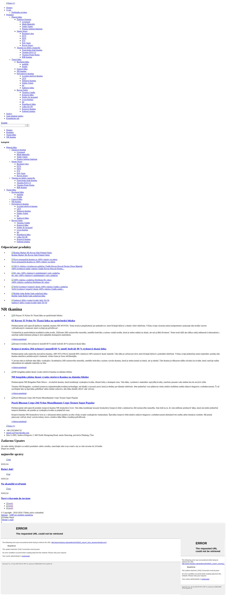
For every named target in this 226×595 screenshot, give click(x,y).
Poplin (24, 66)
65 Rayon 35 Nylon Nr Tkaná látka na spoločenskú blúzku (43, 320)
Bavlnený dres (28, 33)
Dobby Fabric (27, 83)
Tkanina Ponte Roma (30, 55)
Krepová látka (28, 95)
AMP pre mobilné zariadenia (21, 515)
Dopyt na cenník (8, 448)
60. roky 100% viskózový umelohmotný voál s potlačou (35, 275)
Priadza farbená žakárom (32, 29)
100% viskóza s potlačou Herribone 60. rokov (30, 282)
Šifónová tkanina (29, 81)
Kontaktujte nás (12, 118)
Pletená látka (17, 17)
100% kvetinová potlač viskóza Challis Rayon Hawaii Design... (38, 269)
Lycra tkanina (27, 99)
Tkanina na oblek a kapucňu (28, 48)
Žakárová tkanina (24, 19)
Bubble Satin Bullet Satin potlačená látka (28, 296)
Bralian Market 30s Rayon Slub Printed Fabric (31, 255)
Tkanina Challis (28, 92)
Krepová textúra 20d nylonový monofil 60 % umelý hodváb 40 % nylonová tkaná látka (59, 348)
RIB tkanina (27, 57)
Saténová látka (28, 88)
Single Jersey (22, 31)
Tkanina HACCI (29, 52)
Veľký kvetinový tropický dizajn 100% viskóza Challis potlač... (38, 289)
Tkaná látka (16, 59)
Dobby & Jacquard (30, 97)
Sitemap (4, 515)
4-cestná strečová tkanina (32, 76)
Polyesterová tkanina (25, 74)
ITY (24, 41)
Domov (9, 8)
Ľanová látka (22, 69)
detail (24, 339)
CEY (24, 78)
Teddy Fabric (27, 26)
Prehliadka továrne (19, 12)
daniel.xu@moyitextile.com (17, 433)
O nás (8, 10)
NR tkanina (21, 71)
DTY (24, 36)
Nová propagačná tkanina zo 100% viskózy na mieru (33, 262)
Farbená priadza (28, 111)
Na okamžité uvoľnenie (13, 483)
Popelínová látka (29, 104)
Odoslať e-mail (7, 520)
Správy (9, 114)
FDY (24, 38)
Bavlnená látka (23, 62)
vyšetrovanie (17, 339)
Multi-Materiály (28, 24)
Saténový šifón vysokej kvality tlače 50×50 (29, 303)
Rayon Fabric (22, 90)
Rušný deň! (7, 469)
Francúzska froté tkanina (32, 50)
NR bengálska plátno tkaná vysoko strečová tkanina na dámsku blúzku (50, 377)
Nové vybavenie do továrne (15, 498)
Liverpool (26, 22)
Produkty (10, 15)
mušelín (25, 64)
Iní (23, 85)
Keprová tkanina (29, 109)
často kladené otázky (14, 116)
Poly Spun (26, 43)
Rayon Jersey (27, 45)
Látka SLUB (27, 106)
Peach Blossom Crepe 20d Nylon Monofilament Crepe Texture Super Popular (53, 402)
